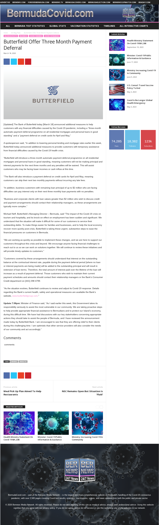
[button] (154, 26)
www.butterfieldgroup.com (25, 296)
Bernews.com (18, 2)
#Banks (14, 362)
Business (23, 36)
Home (6, 33)
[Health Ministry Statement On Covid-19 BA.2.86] (19, 423)
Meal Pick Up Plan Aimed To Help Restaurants (22, 393)
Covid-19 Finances (52, 36)
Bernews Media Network (49, 495)
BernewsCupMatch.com (124, 2)
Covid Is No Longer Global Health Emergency (139, 101)
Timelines (109, 25)
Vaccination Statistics (84, 25)
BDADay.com (144, 2)
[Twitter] (87, 514)
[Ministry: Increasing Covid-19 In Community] (87, 423)
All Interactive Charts (134, 25)
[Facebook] (65, 514)
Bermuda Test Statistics (30, 25)
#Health (23, 362)
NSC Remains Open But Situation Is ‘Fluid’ (82, 393)
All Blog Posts (15, 33)
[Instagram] (72, 514)
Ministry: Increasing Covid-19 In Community (87, 438)
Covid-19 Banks (36, 36)
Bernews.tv (57, 2)
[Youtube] (94, 514)
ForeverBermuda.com (38, 2)
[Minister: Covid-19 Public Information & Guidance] (53, 423)
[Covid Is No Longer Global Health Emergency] (117, 104)
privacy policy (49, 508)
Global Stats (57, 25)
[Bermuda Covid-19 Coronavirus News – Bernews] (79, 13)
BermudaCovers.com (75, 2)
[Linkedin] (79, 514)
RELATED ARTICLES (14, 407)
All (8, 25)
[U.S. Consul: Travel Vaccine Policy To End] (117, 89)
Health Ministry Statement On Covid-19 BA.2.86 (18, 438)
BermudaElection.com (99, 2)
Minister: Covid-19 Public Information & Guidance (50, 438)
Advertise (5, 2)
